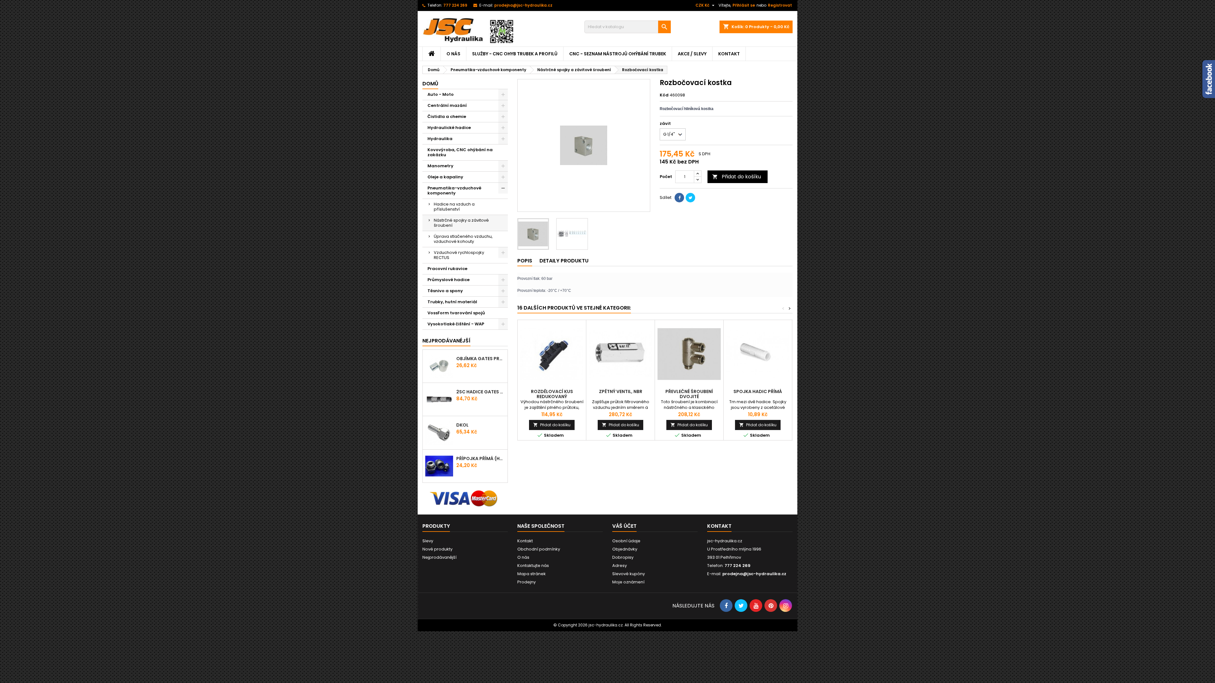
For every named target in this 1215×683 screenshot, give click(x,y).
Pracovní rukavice (447, 269)
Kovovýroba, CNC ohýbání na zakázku (460, 152)
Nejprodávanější (439, 557)
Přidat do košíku (736, 176)
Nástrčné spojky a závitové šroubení (461, 222)
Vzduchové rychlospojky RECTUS (459, 255)
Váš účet (624, 526)
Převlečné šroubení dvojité (689, 394)
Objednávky (624, 549)
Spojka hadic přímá (757, 391)
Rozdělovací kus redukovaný (552, 394)
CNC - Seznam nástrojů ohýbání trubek (617, 54)
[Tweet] (690, 197)
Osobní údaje (626, 541)
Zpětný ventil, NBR (620, 391)
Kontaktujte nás (533, 566)
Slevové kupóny (628, 574)
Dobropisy (622, 557)
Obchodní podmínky (538, 549)
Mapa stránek (531, 574)
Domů (430, 83)
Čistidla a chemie (446, 117)
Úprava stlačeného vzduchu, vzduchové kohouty (463, 238)
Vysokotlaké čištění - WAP (455, 324)
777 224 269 (455, 5)
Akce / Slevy (692, 54)
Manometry (440, 166)
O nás (453, 54)
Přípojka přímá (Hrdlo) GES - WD (480, 458)
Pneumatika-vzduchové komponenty (454, 190)
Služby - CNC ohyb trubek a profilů (515, 54)
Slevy (427, 541)
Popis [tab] (524, 260)
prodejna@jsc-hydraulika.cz (523, 5)
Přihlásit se (743, 5)
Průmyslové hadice (448, 280)
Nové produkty (437, 549)
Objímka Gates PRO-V (480, 358)
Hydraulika (439, 139)
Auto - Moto (440, 94)
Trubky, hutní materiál (452, 302)
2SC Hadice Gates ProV (480, 391)
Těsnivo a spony (445, 291)
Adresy (619, 566)
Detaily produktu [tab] (564, 260)
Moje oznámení (628, 582)
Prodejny (526, 582)
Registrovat (780, 5)
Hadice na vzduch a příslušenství (454, 206)
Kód (664, 95)
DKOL (462, 425)
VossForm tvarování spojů (456, 313)
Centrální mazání (447, 105)
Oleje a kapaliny (445, 177)
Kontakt (729, 54)
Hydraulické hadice (449, 128)
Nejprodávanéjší (446, 340)
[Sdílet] (679, 197)
